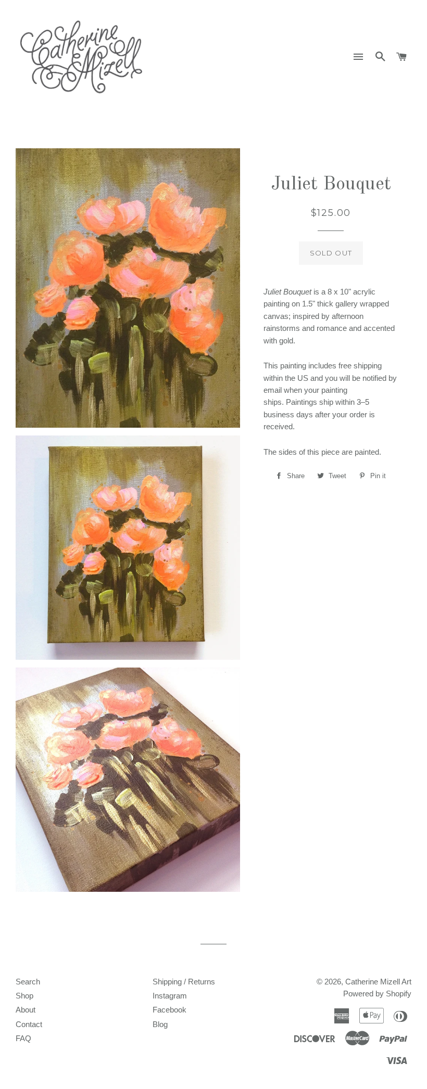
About (25, 1009)
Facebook (169, 1009)
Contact (29, 1024)
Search (28, 981)
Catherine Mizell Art (378, 981)
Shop (24, 995)
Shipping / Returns (184, 981)
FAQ (23, 1038)
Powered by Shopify (377, 993)
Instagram (170, 995)
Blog (160, 1024)
